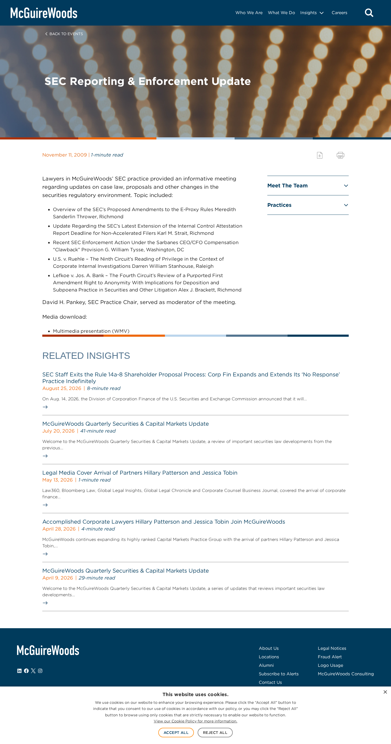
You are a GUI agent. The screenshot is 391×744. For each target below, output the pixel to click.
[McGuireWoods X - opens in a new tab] (33, 670)
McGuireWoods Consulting (346, 673)
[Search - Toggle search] (369, 13)
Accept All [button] (176, 732)
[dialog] (195, 715)
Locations (269, 656)
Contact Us (270, 682)
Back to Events (66, 34)
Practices (279, 205)
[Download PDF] (319, 155)
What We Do (281, 12)
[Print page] (340, 155)
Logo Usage (330, 665)
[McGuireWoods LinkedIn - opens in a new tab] (19, 670)
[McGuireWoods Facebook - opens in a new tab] (26, 670)
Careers (339, 12)
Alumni (266, 665)
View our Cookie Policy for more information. (195, 721)
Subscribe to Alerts (279, 673)
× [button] (385, 692)
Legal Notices (332, 648)
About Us (269, 648)
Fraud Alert (330, 656)
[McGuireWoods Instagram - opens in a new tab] (40, 670)
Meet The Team (287, 185)
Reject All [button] (215, 732)
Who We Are (249, 12)
